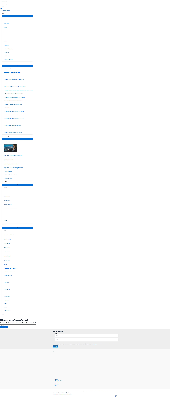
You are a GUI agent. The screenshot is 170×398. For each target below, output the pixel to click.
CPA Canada (7, 107)
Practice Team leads (9, 48)
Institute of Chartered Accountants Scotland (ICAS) (14, 79)
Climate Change (6, 247)
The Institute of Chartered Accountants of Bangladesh (15, 97)
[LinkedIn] (116, 396)
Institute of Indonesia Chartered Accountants (13, 104)
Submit (55, 346)
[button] (4, 13)
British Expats (7, 310)
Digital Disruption (8, 275)
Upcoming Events (8, 171)
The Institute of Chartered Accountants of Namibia (14, 111)
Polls (6, 307)
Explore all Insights (10, 268)
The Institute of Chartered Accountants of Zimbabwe (14, 129)
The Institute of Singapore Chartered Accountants (14, 93)
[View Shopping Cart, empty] (1, 9)
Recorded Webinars (8, 178)
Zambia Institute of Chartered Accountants (13, 125)
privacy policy (95, 344)
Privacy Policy (55, 394)
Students (7, 300)
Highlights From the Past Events (11, 174)
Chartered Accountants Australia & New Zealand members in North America (19, 90)
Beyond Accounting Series (13, 168)
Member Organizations (12, 72)
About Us (5, 27)
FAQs (56, 385)
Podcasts (5, 220)
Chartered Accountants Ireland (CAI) (11, 83)
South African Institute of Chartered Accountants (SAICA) (15, 86)
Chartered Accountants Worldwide (65, 394)
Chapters (5, 41)
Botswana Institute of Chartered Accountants (13, 132)
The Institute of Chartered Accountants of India (13, 100)
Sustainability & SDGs (7, 256)
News (6, 303)
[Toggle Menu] (17, 16)
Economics (7, 282)
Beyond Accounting (7, 239)
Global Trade (7, 289)
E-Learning (57, 384)
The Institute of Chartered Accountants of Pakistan (14, 118)
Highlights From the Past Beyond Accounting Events (13, 155)
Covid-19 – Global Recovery (10, 271)
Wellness (5, 264)
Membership (57, 381)
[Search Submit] (1, 327)
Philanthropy (7, 296)
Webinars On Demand (8, 204)
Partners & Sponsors (9, 59)
